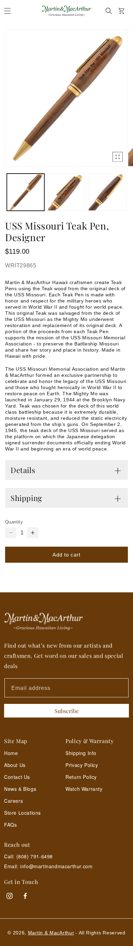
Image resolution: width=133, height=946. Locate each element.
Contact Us (17, 776)
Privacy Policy (81, 765)
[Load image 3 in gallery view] (107, 192)
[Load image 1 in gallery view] (25, 192)
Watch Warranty (83, 788)
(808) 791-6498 (34, 856)
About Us (15, 765)
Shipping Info (81, 753)
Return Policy (81, 776)
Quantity (14, 521)
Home (11, 753)
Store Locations (22, 812)
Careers (13, 800)
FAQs (10, 824)
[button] (7, 10)
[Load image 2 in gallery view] (66, 192)
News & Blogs (20, 788)
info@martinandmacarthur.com (56, 866)
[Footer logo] (66, 621)
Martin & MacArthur (51, 932)
